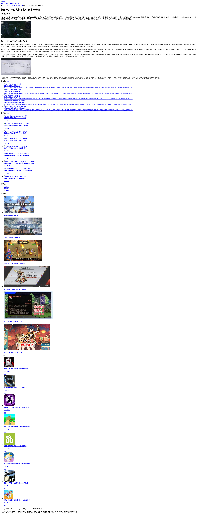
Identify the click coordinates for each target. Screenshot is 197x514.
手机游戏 (5, 3)
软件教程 (6, 190)
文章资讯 (16, 3)
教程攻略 (20, 5)
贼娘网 (8, 5)
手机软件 (11, 3)
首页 (2, 3)
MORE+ (8, 81)
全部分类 (6, 187)
